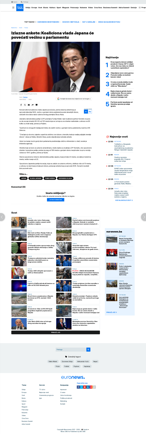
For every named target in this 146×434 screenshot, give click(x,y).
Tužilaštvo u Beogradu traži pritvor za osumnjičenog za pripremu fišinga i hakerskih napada (123, 147)
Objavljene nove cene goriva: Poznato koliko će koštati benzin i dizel (122, 75)
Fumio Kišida (50, 178)
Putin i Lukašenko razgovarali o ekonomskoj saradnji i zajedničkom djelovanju (125, 270)
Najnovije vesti (44, 392)
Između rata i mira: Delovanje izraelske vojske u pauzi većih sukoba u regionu (39, 222)
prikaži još (55, 332)
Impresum (63, 389)
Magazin (65, 8)
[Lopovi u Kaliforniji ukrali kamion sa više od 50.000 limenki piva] (19, 286)
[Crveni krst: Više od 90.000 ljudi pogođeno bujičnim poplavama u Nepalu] (19, 311)
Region (116, 154)
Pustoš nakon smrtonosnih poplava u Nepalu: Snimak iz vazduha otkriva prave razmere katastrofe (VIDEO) (86, 222)
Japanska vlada (65, 178)
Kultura (52, 8)
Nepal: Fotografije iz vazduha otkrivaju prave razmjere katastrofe (126, 241)
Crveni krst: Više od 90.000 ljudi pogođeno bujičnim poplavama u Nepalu (40, 310)
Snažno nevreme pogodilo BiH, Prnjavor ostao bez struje (122, 159)
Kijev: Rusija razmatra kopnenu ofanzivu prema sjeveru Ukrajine (125, 286)
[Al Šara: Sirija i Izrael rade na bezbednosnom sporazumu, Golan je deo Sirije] (2, 217)
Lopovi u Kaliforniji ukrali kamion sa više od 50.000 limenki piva (41, 284)
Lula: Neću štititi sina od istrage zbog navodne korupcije (39, 322)
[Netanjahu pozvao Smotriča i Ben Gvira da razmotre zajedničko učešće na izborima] (64, 324)
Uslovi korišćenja (65, 395)
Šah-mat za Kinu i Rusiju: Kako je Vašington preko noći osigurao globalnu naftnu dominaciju (40, 235)
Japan (23, 178)
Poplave (76, 366)
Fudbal (66, 366)
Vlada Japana (35, 178)
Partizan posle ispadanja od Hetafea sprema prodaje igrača (121, 104)
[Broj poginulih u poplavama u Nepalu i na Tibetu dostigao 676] (64, 235)
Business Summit (110, 8)
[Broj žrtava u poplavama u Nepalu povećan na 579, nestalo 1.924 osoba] (19, 298)
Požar (58, 366)
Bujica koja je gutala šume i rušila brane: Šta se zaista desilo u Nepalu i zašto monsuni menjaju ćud (86, 310)
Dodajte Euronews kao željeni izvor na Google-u (75, 99)
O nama (62, 392)
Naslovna (14, 27)
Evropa (34, 8)
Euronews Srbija (67, 361)
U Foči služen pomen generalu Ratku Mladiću (122, 183)
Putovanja (74, 8)
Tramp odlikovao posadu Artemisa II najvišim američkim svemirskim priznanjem (86, 260)
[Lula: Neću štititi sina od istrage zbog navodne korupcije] (19, 324)
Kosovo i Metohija (70, 22)
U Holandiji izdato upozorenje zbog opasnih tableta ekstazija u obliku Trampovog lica (41, 247)
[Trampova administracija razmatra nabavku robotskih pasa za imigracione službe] (19, 260)
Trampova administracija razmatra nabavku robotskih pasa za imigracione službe (41, 260)
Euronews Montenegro (48, 22)
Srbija (28, 8)
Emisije (134, 8)
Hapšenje (87, 366)
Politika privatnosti (66, 398)
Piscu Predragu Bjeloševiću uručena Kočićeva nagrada (125, 255)
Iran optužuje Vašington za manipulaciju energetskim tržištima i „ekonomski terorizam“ (123, 302)
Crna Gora (98, 8)
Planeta (30, 319)
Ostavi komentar (55, 199)
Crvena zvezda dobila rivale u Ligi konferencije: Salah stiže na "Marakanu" (122, 84)
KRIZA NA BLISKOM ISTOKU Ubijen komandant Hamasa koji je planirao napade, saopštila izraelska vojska (86, 273)
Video (90, 8)
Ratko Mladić (53, 361)
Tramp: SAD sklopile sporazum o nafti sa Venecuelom (40, 272)
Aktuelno (117, 141)
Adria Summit (124, 8)
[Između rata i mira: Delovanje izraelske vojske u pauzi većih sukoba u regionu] (19, 222)
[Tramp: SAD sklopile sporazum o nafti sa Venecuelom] (19, 273)
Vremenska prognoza (46, 395)
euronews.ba (114, 231)
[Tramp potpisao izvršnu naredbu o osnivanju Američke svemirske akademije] (64, 286)
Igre (40, 398)
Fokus (26, 27)
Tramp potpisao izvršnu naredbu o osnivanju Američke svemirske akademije (86, 285)
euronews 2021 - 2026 (72, 429)
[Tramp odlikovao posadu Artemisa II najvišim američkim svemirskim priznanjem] (64, 260)
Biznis (45, 8)
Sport (59, 8)
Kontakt (62, 404)
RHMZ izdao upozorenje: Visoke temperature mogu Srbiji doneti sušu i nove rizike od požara (123, 171)
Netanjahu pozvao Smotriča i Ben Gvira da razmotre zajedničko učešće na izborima (85, 323)
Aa (86, 111)
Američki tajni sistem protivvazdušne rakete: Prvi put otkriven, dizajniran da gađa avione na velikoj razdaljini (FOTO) (86, 247)
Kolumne (83, 8)
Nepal (95, 361)
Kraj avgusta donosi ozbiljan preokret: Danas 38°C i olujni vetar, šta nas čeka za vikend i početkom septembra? (122, 65)
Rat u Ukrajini (88, 22)
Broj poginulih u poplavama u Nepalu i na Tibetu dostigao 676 (85, 234)
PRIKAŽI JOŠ (110, 312)
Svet (40, 8)
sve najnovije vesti (123, 200)
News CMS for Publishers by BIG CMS (73, 431)
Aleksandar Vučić (83, 361)
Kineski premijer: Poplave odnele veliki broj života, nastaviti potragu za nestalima (86, 298)
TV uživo (42, 389)
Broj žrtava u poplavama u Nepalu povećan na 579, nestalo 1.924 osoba (40, 298)
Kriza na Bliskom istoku (109, 22)
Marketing (63, 401)
